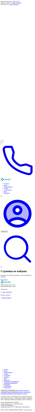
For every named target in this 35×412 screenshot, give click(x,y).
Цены (5, 371)
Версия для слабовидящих (8, 390)
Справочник (7, 386)
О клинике (7, 375)
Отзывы (6, 377)
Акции (6, 374)
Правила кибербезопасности (15, 392)
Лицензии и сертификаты (11, 381)
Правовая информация (10, 383)
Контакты (7, 380)
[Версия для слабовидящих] (2, 141)
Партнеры (7, 384)
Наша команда (8, 372)
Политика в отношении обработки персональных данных (15, 392)
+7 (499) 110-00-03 (16, 3)
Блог (5, 378)
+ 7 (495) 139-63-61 (13, 4)
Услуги (6, 369)
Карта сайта (7, 387)
